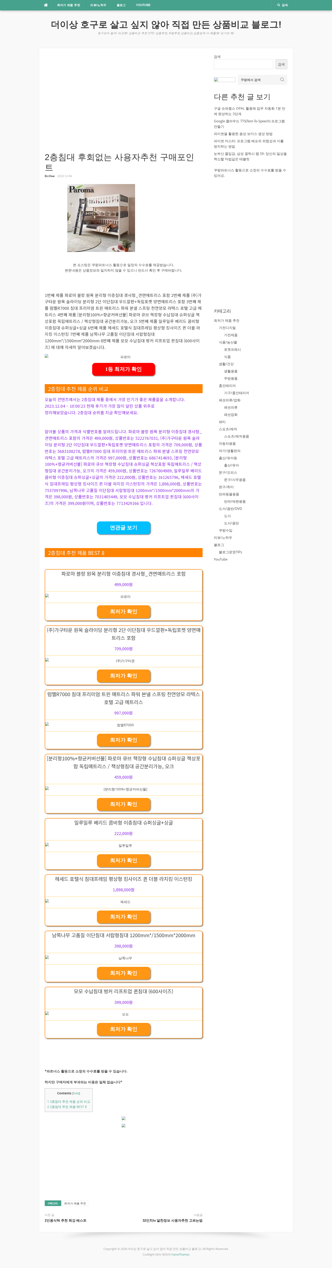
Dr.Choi (50, 176)
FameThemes (180, 1254)
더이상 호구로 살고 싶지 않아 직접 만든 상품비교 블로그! (166, 24)
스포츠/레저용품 (236, 436)
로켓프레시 (232, 349)
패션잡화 (231, 414)
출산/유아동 (228, 458)
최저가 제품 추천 (68, 5)
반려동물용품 (229, 494)
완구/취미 (226, 487)
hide (76, 1093)
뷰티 (222, 421)
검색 (217, 56)
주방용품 (231, 378)
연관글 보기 (123, 527)
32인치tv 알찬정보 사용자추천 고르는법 (173, 1220)
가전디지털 (227, 327)
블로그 (121, 5)
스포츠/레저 (228, 429)
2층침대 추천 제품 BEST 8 (67, 1107)
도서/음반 (231, 523)
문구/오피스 (228, 472)
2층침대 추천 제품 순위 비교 (68, 1101)
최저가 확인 (123, 611)
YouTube (143, 5)
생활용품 (231, 371)
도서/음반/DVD (230, 508)
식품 (227, 356)
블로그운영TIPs (230, 552)
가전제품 (231, 335)
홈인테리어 (227, 385)
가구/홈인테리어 (236, 392)
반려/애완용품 (235, 501)
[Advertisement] (124, 103)
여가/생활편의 (230, 450)
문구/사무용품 (235, 479)
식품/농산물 (228, 342)
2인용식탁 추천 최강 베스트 (66, 1220)
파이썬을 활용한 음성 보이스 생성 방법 (243, 133)
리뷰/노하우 (98, 5)
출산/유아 (231, 465)
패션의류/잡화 (230, 400)
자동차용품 (227, 443)
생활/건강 (226, 364)
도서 (227, 515)
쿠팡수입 (225, 530)
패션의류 (231, 407)
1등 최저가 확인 (123, 369)
